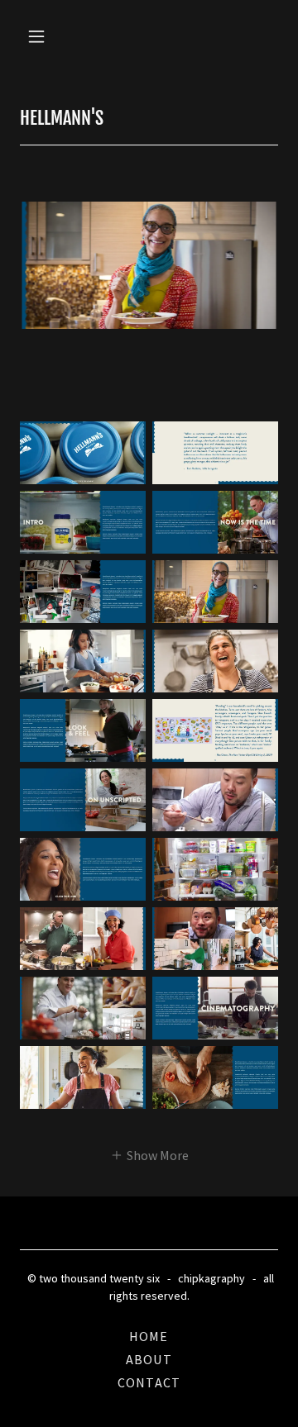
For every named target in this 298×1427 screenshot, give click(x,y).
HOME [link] (148, 1336)
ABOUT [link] (148, 1359)
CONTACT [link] (149, 1382)
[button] (39, 36)
